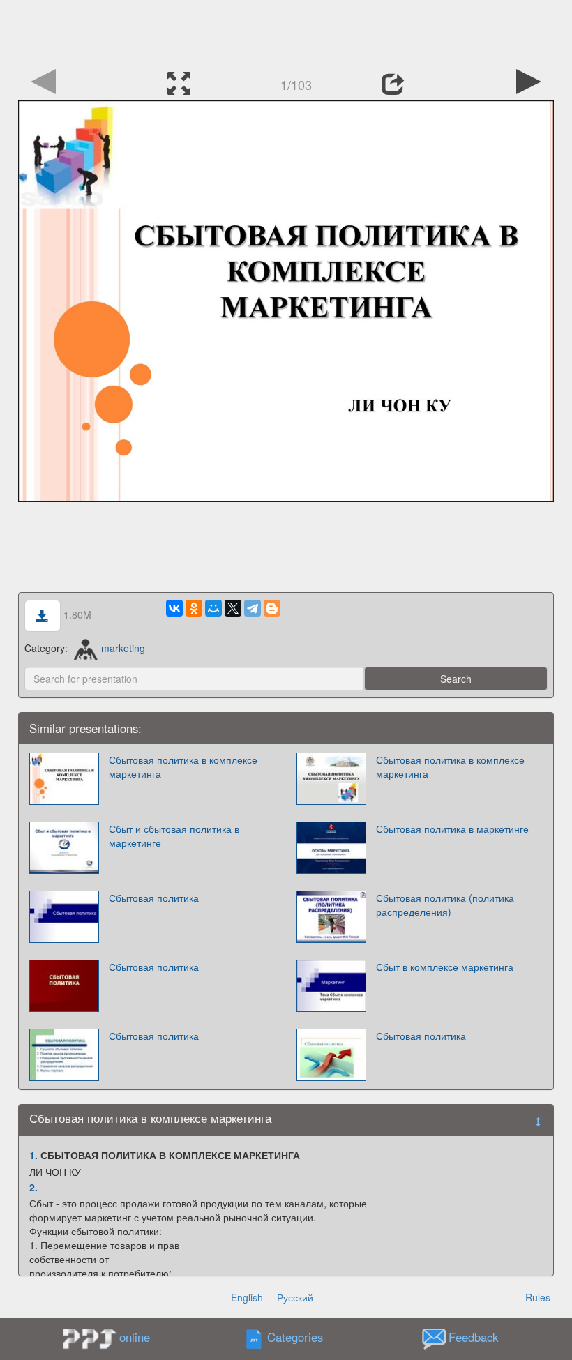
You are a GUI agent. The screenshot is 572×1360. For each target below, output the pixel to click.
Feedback (473, 1337)
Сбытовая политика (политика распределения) (445, 905)
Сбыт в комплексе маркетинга (444, 967)
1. (33, 1155)
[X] (233, 608)
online (134, 1337)
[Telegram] (252, 608)
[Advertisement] (286, 31)
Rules (537, 1297)
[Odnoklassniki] (194, 608)
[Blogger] (272, 608)
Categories (295, 1337)
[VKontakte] (174, 608)
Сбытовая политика (154, 898)
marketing (122, 648)
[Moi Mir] (213, 608)
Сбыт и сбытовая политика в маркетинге (174, 835)
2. (33, 1187)
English (247, 1297)
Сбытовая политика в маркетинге (452, 829)
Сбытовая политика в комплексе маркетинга (183, 766)
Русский (295, 1297)
